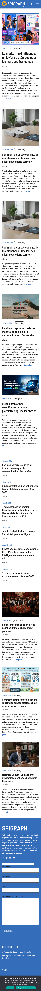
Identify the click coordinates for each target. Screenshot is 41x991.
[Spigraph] (14, 4)
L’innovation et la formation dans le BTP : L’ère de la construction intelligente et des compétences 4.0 (20, 553)
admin (4, 476)
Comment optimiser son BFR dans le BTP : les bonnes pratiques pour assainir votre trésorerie (19, 702)
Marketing (16, 48)
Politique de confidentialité (14, 955)
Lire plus (7, 98)
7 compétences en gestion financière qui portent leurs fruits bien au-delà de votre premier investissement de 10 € (19, 511)
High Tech (17, 620)
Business (17, 695)
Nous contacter (25, 952)
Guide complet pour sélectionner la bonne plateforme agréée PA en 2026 (20, 489)
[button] (32, 4)
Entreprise (20, 149)
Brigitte (5, 635)
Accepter (10, 988)
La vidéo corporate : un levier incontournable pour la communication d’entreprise (17, 468)
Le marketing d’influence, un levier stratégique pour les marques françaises (19, 57)
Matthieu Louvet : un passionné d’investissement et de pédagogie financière (19, 778)
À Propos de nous (9, 952)
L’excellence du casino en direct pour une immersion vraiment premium (18, 628)
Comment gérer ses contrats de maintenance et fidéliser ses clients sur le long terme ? (20, 158)
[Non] (38, 983)
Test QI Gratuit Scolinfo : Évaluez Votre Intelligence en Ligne (19, 532)
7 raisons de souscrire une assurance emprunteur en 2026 (18, 574)
